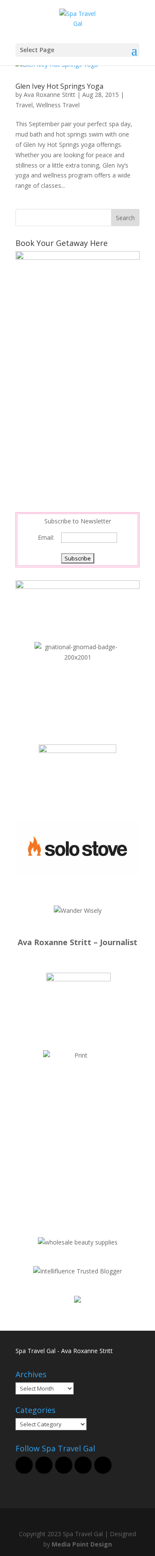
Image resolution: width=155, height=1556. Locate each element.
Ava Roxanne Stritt (49, 94)
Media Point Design (82, 1544)
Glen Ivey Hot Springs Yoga (59, 86)
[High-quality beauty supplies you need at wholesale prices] (78, 1242)
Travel (24, 105)
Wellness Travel (58, 105)
